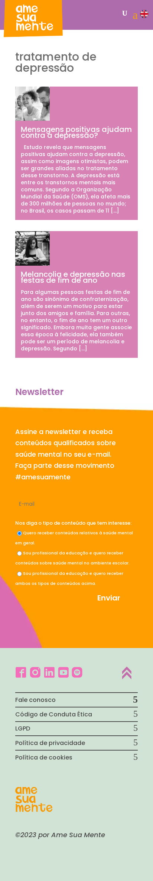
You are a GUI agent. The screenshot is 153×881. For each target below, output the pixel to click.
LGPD (22, 728)
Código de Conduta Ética (53, 714)
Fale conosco (35, 700)
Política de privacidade (50, 743)
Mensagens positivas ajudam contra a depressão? (76, 132)
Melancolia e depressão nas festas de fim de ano (73, 277)
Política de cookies (43, 757)
